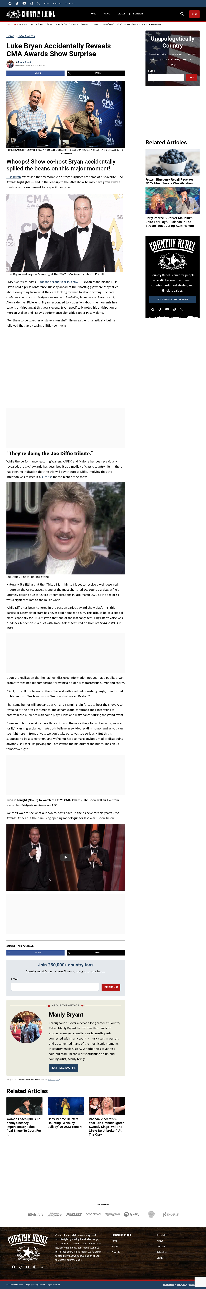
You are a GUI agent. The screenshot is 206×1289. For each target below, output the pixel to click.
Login (160, 1258)
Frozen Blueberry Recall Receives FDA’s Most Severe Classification (169, 181)
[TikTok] (160, 309)
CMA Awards (26, 36)
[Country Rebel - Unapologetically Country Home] (30, 14)
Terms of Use (194, 1285)
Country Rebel (121, 1235)
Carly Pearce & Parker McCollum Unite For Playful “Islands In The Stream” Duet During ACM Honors (169, 222)
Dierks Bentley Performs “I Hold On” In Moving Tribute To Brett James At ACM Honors (127, 24)
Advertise (162, 1252)
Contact (161, 1246)
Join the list (111, 987)
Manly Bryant (24, 62)
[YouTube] (167, 309)
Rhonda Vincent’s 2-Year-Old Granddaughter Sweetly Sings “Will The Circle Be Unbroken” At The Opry (106, 1126)
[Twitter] (181, 309)
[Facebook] (152, 309)
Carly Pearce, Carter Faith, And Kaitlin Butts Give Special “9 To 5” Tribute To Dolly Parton (53, 24)
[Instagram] (174, 309)
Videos (122, 14)
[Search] (182, 13)
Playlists (138, 14)
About (160, 1241)
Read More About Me (64, 1068)
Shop (194, 14)
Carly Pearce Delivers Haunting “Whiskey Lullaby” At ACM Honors (65, 1123)
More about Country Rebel (172, 299)
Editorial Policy (169, 1285)
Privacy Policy (182, 1285)
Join (191, 77)
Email (14, 979)
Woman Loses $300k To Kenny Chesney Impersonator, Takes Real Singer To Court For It (23, 1126)
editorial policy (53, 1080)
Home (93, 14)
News (107, 14)
